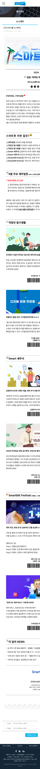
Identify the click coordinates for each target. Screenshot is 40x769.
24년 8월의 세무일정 (26, 209)
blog (20, 751)
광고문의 (19, 746)
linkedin (23, 751)
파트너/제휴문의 (33, 746)
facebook (16, 751)
